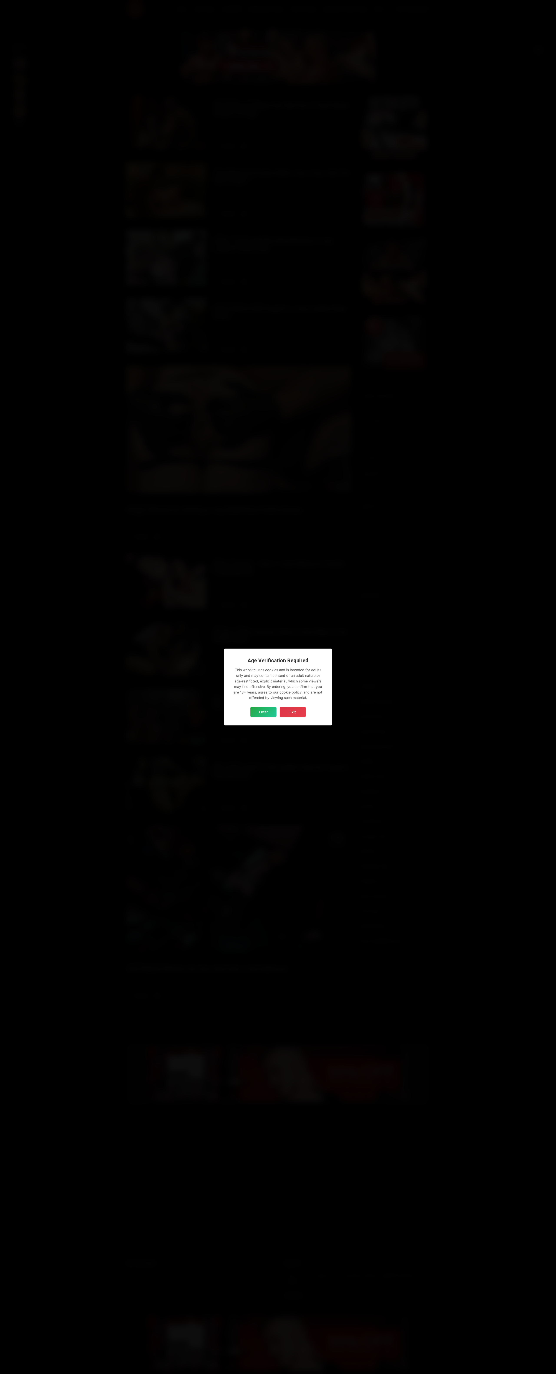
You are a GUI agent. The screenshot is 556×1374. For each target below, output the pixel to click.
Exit (293, 712)
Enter (263, 712)
